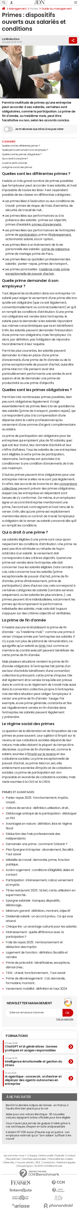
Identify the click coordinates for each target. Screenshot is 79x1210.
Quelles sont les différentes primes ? (21, 146)
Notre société (46, 1155)
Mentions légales (66, 1162)
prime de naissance (55, 249)
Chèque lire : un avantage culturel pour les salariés (41, 926)
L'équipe (32, 1155)
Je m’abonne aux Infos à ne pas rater (39, 129)
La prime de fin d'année (14, 163)
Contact (70, 1155)
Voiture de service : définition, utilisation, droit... (38, 807)
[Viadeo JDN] (58, 1198)
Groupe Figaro (25, 1166)
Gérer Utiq (9, 1162)
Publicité (59, 1155)
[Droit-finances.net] (58, 1190)
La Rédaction (10, 39)
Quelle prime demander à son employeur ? (25, 150)
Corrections (48, 1162)
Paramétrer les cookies (61, 1159)
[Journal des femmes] (21, 1182)
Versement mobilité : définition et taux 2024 (36, 988)
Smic (43, 645)
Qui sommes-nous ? (15, 1155)
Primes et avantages (18, 792)
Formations (17, 1036)
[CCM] (58, 1182)
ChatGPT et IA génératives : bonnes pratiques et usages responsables (31, 1047)
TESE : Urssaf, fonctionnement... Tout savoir (36, 972)
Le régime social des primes (17, 167)
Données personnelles (34, 1159)
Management (17, 8)
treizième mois (49, 269)
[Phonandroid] (58, 1205)
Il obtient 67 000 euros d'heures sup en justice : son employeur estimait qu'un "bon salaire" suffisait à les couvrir (38, 1135)
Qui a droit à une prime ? (15, 158)
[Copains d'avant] (21, 1197)
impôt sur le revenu (42, 753)
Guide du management (57, 8)
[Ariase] (21, 1205)
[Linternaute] (21, 1190)
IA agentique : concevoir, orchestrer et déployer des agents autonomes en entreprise (33, 1078)
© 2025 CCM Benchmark (48, 1166)
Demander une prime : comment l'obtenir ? (36, 843)
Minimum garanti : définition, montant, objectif (38, 910)
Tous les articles (25, 1162)
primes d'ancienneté (46, 224)
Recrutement (14, 1159)
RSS (38, 1162)
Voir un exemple (64, 1019)
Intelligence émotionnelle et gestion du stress (33, 1062)
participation (28, 234)
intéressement (60, 234)
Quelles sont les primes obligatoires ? (22, 154)
